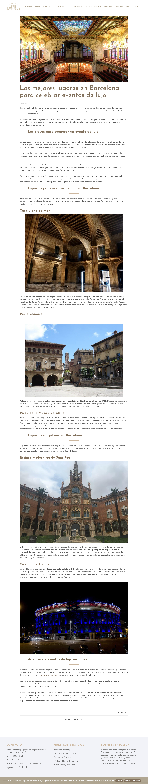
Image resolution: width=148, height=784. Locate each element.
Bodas (37, 7)
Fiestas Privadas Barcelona (65, 754)
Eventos (28, 7)
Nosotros (119, 7)
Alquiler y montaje (93, 7)
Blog (128, 7)
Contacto (138, 7)
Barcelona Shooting (62, 750)
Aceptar (119, 781)
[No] (145, 781)
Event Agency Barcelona (64, 765)
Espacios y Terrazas (62, 757)
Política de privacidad (132, 781)
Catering (46, 7)
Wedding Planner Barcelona (66, 761)
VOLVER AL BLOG (74, 720)
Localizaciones (76, 7)
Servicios (108, 7)
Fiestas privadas (60, 7)
